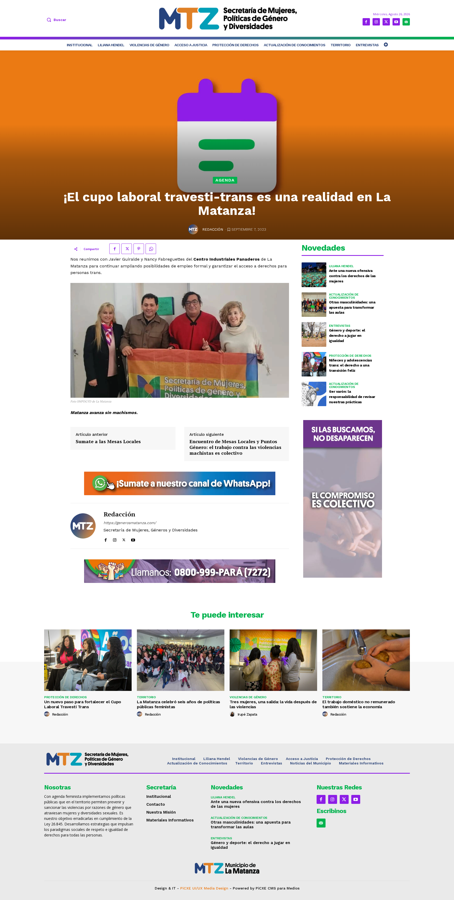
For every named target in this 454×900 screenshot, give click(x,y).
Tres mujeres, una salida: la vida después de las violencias (273, 704)
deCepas (207, 893)
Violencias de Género (248, 697)
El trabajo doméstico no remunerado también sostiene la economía (358, 704)
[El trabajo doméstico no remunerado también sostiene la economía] (366, 660)
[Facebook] (366, 21)
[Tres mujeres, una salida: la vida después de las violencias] (273, 660)
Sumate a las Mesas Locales (108, 441)
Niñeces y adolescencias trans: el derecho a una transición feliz (350, 365)
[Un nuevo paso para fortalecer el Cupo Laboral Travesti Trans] (88, 660)
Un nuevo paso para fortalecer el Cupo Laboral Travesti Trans (82, 704)
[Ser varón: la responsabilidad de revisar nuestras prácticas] (314, 394)
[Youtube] (396, 21)
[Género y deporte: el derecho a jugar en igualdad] (314, 334)
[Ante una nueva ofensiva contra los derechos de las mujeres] (314, 274)
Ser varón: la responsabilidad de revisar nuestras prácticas (352, 396)
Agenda (225, 180)
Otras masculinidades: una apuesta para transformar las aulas (352, 307)
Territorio (146, 697)
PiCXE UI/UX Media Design (204, 888)
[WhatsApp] (151, 249)
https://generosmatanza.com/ (130, 523)
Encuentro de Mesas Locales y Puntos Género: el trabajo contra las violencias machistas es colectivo (235, 447)
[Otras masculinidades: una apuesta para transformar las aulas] (314, 304)
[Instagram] (376, 21)
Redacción (212, 229)
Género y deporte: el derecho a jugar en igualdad (347, 335)
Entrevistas (339, 326)
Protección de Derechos (350, 356)
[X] (386, 21)
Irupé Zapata (247, 714)
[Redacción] (194, 229)
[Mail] (406, 21)
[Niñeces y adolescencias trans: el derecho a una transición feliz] (314, 364)
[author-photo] (47, 714)
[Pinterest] (138, 249)
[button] (55, 19)
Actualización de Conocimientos (344, 296)
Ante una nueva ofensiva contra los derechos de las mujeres (352, 275)
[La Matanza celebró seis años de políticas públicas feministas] (180, 660)
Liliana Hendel (341, 266)
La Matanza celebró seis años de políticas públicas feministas (178, 704)
